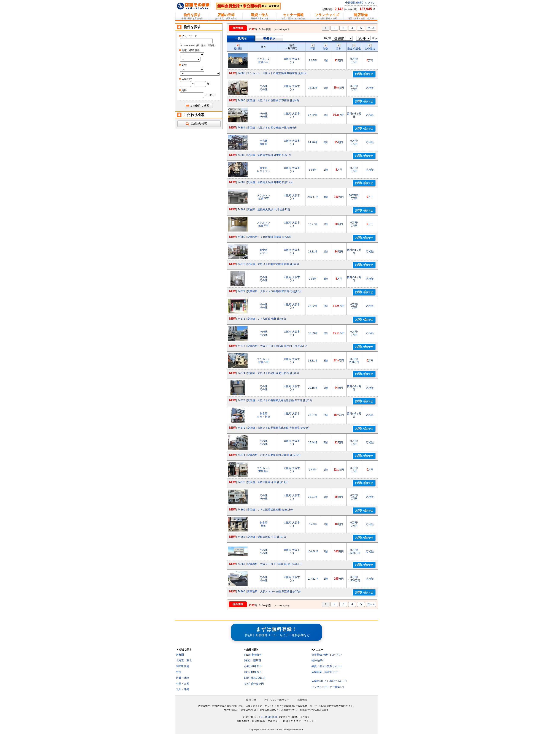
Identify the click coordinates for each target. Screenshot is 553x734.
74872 (241, 427)
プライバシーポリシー (276, 699)
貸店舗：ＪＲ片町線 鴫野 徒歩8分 (266, 318)
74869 (241, 509)
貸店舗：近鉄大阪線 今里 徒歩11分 (267, 482)
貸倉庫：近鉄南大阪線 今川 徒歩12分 (268, 209)
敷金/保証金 (354, 48)
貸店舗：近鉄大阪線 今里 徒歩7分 (266, 536)
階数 (325, 48)
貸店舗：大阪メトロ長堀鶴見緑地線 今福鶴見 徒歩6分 (278, 427)
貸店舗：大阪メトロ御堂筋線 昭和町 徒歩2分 (273, 264)
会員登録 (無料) (354, 2)
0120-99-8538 (269, 716)
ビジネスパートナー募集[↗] (327, 686)
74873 (241, 400)
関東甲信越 (182, 666)
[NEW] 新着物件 (253, 654)
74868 (241, 536)
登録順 (238, 48)
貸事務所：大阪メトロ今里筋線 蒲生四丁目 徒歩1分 (277, 345)
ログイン (370, 2)
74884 (241, 127)
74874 (241, 373)
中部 (178, 672)
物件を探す (317, 660)
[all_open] (198, 123)
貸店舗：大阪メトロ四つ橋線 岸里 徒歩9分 (272, 127)
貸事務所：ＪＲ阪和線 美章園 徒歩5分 (269, 236)
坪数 (312, 48)
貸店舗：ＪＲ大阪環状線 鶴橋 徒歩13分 (270, 509)
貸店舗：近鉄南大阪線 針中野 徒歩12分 (270, 182)
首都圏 (180, 654)
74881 (241, 209)
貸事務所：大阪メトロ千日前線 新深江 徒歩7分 (274, 564)
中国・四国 (182, 683)
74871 (241, 455)
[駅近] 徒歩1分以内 (254, 677)
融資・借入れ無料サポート (327, 666)
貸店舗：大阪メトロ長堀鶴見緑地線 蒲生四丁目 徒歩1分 (279, 400)
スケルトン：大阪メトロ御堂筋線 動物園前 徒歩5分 (277, 73)
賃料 (338, 48)
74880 (241, 236)
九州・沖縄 (182, 689)
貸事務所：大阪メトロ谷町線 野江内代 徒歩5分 (274, 291)
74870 (241, 482)
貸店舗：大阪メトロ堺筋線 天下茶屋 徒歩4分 (273, 100)
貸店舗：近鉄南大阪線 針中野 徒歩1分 (269, 155)
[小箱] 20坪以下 (253, 666)
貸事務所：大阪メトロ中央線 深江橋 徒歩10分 (274, 591)
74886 (241, 73)
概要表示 (269, 38)
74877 (241, 291)
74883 (241, 155)
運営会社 (251, 699)
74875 (241, 345)
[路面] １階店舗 (252, 660)
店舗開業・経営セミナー (325, 672)
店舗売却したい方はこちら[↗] (328, 681)
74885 (241, 100)
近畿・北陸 (182, 677)
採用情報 (302, 699)
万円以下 (210, 95)
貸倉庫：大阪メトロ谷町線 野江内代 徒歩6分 (273, 373)
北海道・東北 (184, 660)
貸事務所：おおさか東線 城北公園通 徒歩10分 (274, 455)
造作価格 (370, 48)
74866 (241, 591)
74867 (241, 564)
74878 (241, 264)
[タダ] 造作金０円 (254, 683)
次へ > (371, 28)
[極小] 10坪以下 (253, 672)
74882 (241, 182)
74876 (241, 318)
